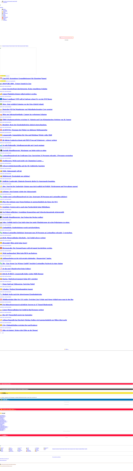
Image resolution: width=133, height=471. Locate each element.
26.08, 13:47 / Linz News (4, 209)
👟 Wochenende (19, 450)
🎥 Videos (4, 9)
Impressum (4, 460)
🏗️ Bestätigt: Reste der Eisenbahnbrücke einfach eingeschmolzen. (23, 125)
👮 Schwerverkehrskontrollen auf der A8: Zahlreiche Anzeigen (22, 166)
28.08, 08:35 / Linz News (4, 137)
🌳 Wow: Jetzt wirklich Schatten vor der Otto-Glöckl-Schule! (22, 104)
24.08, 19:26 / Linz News (4, 276)
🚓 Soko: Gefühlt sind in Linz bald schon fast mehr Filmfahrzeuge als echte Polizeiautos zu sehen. (35, 222)
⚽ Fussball (10, 449)
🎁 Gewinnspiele (5, 17)
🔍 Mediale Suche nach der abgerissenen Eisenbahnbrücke (21, 294)
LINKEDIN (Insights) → (4, 426)
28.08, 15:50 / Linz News (4, 101)
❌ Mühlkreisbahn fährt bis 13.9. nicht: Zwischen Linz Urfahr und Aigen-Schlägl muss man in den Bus (36, 299)
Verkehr (9, 158)
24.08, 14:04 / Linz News (4, 286)
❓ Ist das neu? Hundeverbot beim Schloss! (15, 269)
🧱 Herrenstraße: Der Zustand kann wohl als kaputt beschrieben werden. (26, 248)
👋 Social (10, 447)
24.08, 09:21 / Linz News (4, 296)
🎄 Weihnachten (46, 447)
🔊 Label (3, 14)
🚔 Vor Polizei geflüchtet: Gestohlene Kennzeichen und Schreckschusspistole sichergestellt (32, 212)
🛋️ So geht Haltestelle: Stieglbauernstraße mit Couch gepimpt (22, 145)
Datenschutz (1, 460)
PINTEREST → (3, 429)
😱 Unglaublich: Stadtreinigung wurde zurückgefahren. (20, 227)
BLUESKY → (2, 423)
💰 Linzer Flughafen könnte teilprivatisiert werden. (18, 94)
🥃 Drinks (4, 15)
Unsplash (80, 448)
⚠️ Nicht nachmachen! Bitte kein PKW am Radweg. (18, 253)
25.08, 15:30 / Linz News (4, 245)
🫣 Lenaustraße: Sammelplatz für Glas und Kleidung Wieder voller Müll (26, 135)
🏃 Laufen (18, 451)
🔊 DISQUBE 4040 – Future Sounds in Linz (15, 84)
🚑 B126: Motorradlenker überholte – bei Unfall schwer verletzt (23, 238)
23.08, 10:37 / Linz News (4, 327)
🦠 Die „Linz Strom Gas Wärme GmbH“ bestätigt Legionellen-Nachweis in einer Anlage (31, 263)
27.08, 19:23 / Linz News (4, 158)
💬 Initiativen (11, 448)
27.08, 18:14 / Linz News (4, 163)
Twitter (16, 45)
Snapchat (21, 45)
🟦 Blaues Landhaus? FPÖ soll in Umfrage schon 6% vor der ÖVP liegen (26, 99)
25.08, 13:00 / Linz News (4, 255)
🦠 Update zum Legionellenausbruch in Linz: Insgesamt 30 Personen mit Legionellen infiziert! (33, 197)
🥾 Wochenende (5, 13)
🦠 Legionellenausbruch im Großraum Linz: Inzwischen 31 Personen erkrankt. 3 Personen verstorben (36, 155)
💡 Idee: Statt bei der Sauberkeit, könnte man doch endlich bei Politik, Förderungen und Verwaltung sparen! (39, 186)
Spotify (24, 45)
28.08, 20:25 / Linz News (4, 86)
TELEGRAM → (3, 428)
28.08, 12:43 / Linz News (4, 127)
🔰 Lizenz (1, 449)
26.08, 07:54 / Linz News (4, 235)
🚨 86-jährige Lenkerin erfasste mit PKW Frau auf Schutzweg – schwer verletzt (28, 140)
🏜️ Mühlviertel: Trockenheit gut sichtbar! (15, 176)
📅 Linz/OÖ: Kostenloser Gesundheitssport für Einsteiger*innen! (23, 78)
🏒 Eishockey (11, 450)
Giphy (74, 448)
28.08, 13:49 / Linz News (4, 122)
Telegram (76, 448)
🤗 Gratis (27, 448)
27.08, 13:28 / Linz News (4, 178)
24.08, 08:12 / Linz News (4, 307)
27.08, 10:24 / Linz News (4, 194)
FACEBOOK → (3, 415)
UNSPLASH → (2, 425)
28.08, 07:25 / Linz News (4, 142)
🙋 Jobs (36, 451)
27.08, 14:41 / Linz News (4, 173)
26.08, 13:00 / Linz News (4, 219)
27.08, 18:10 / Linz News (4, 168)
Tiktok (19, 45)
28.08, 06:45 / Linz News (4, 147)
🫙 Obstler (18, 448)
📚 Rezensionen (11, 451)
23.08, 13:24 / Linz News (4, 322)
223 (3, 332)
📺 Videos (1, 450)
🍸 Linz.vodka (19, 447)
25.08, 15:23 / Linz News (4, 250)
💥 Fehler (3, 19)
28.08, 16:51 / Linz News (4, 96)
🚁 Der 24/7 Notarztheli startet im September (16, 315)
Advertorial (7, 75)
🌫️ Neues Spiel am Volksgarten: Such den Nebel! (17, 284)
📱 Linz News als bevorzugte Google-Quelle (9, 1)
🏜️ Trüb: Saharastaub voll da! (11, 171)
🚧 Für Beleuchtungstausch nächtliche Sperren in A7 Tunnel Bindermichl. (26, 305)
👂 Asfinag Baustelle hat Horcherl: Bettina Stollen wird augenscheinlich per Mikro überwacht (33, 320)
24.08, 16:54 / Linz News (4, 281)
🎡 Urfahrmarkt (28, 450)
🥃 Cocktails (19, 449)
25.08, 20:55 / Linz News (4, 240)
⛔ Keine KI (4, 18)
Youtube (13, 45)
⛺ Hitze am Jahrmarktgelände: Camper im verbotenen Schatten (23, 114)
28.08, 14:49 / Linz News (4, 111)
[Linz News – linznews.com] (0, 5)
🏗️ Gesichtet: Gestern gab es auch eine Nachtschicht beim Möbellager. (25, 207)
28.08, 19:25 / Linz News (4, 91)
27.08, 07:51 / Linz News (4, 199)
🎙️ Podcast (36, 449)
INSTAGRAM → (3, 416)
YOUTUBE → (2, 422)
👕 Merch (3, 16)
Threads (10, 45)
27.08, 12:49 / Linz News (4, 183)
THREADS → (2, 417)
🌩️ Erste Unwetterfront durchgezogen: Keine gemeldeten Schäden (23, 89)
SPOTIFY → (2, 430)
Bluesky (27, 45)
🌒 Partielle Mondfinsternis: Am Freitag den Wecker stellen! (21, 217)
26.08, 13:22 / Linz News (4, 214)
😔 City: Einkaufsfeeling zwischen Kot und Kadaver (18, 325)
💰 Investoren (37, 450)
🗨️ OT (45, 449)
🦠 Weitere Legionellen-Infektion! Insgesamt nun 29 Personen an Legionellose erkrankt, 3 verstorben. (36, 233)
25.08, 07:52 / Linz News (4, 271)
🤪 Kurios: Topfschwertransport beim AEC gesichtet (19, 279)
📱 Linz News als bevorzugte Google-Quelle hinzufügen (8, 464)
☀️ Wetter (3, 12)
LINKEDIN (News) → (4, 427)
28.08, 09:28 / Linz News (4, 132)
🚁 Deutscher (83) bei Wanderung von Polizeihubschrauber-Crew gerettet (26, 109)
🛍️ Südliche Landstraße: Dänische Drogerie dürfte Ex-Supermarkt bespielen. (27, 181)
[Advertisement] (66, 28)
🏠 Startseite (2, 447)
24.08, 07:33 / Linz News (4, 312)
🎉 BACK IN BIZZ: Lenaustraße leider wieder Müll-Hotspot (21, 274)
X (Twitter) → (2, 419)
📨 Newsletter (4, 10)
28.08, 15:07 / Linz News (4, 106)
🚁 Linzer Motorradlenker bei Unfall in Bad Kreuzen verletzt (22, 310)
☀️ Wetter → (66, 349)
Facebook (7, 45)
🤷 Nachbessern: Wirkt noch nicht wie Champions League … (22, 161)
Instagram (4, 45)
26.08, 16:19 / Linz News (4, 204)
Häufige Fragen (4, 458)
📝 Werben (1, 451)
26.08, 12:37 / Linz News (4, 224)
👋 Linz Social (4, 11)
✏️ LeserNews (4, 2)
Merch (1, 458)
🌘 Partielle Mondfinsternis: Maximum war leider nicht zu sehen (23, 150)
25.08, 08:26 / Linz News (4, 260)
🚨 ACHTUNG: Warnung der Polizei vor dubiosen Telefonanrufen (23, 130)
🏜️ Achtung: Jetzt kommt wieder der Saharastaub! (18, 191)
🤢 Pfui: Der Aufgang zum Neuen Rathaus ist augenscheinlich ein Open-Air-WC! (29, 202)
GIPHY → (2, 424)
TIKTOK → (2, 418)
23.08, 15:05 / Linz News (4, 317)
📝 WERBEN (4, 20)
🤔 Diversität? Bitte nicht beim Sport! (13, 243)
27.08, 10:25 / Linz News (4, 188)
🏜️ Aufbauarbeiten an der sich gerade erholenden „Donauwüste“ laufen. (26, 258)
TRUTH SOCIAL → (3, 421)
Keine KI (7, 458)
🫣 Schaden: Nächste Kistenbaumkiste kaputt (16, 289)
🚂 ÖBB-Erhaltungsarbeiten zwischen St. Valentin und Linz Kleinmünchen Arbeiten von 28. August (35, 120)
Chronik (9, 86)
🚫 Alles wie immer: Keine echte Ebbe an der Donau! (19, 330)
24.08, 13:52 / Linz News (4, 291)
